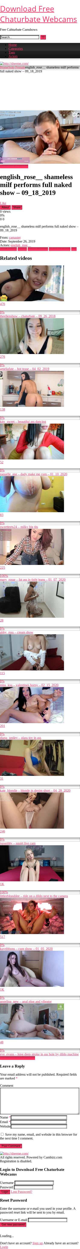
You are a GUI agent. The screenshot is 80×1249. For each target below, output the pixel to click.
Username (7, 1183)
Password (6, 1187)
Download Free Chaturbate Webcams (38, 13)
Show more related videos (17, 1058)
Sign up (37, 1243)
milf (74, 249)
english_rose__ (21, 245)
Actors (13, 56)
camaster (15, 237)
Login (5, 1191)
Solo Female (16, 67)
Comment (6, 1085)
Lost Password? (21, 1191)
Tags (12, 52)
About (5, 207)
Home (13, 45)
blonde (22, 249)
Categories (16, 48)
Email (5, 1122)
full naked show (59, 249)
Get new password (13, 1224)
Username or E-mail (13, 1220)
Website (5, 1126)
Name (5, 1117)
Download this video (14, 166)
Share (16, 207)
